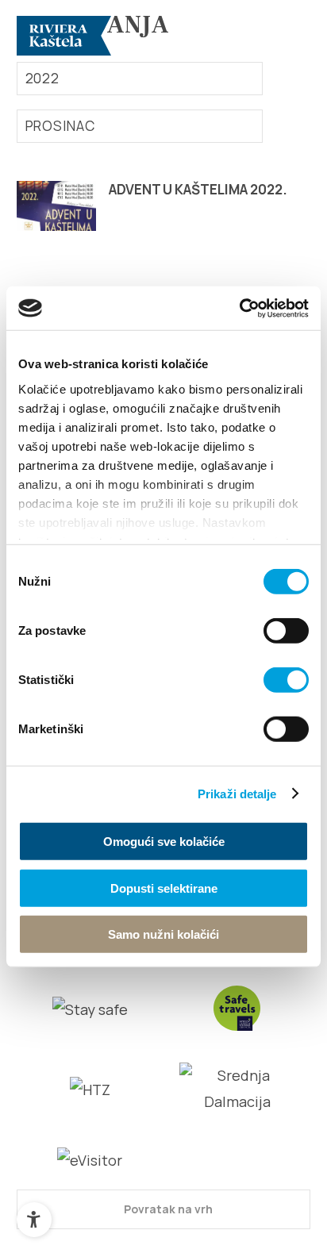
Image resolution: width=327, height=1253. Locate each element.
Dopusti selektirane (163, 887)
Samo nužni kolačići (163, 934)
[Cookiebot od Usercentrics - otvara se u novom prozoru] (239, 308)
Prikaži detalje (237, 793)
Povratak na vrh (167, 1208)
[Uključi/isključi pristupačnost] (34, 1219)
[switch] (286, 631)
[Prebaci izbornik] (291, 36)
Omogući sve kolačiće (164, 841)
